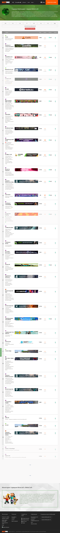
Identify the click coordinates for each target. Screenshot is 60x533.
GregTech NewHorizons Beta (9, 376)
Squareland (7, 114)
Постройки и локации (14, 517)
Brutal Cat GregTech (7, 170)
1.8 (40, 23)
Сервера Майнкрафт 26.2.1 (46, 517)
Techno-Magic (8, 350)
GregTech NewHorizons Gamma (8, 433)
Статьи (13, 519)
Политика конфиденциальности (35, 520)
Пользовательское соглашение (34, 517)
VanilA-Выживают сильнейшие (9, 319)
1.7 (26, 23)
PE (12, 2)
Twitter (24, 522)
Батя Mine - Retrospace (7, 252)
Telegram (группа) (26, 518)
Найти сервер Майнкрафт (4, 521)
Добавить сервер (5, 518)
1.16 (20, 23)
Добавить (24, 2)
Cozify (6, 37)
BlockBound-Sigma (9, 128)
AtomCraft (7, 264)
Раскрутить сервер (5, 516)
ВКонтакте (25, 521)
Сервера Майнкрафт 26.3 (46, 519)
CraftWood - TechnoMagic (8, 204)
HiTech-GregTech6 (9, 389)
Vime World (7, 194)
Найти (29, 2)
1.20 (34, 23)
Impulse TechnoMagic (10, 448)
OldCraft (7, 417)
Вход (43, 2)
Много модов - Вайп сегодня (8, 101)
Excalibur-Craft (8, 154)
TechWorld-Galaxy (9, 227)
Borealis (7, 89)
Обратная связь (34, 523)
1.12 (48, 23)
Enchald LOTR (8, 78)
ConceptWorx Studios (8, 402)
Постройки (17, 2)
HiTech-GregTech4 (9, 305)
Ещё (55, 23)
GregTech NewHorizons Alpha (9, 181)
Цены (32, 522)
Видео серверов (15, 521)
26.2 (5, 23)
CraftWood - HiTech (8, 243)
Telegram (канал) (26, 519)
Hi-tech (6, 425)
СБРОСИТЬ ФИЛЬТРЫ (30, 28)
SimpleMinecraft (8, 56)
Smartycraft (8, 341)
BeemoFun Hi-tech (9, 69)
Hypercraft (7, 455)
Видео (32, 2)
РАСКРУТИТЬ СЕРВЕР (51, 2)
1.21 (12, 23)
